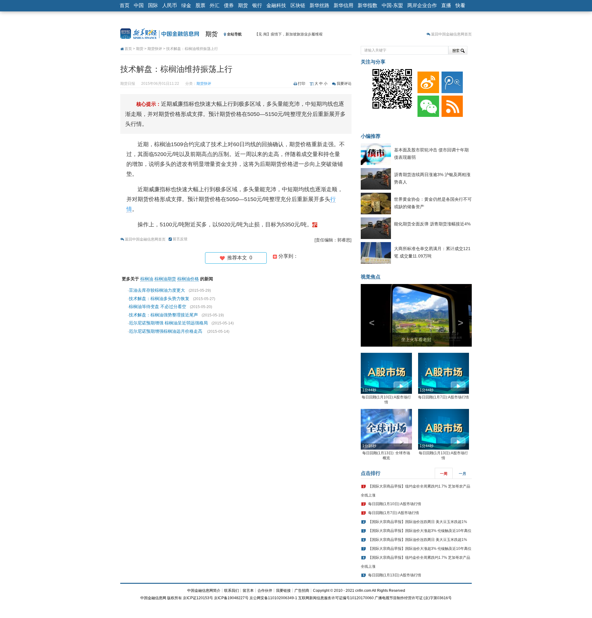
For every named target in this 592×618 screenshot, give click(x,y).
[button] (369, 315)
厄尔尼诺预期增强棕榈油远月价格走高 (166, 331)
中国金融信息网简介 (203, 590)
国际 (153, 5)
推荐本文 (238, 257)
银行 (257, 5)
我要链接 (283, 590)
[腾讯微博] (451, 81)
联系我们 (231, 590)
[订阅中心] (451, 105)
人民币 (169, 5)
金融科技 (276, 5)
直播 (446, 5)
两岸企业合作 (422, 5)
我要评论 (344, 83)
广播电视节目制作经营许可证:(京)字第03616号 (413, 598)
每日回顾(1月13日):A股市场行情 (394, 575)
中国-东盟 (392, 5)
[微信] (427, 105)
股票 (200, 5)
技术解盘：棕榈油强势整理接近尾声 (163, 314)
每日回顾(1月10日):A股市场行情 (394, 504)
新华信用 (343, 5)
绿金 (186, 5)
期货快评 (154, 49)
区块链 (297, 5)
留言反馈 (180, 239)
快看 (460, 5)
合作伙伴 (264, 590)
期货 (243, 5)
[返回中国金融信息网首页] (314, 224)
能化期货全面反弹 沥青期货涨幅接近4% (432, 223)
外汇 (215, 5)
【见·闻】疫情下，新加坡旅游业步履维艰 (289, 34)
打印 (301, 83)
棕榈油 (146, 278)
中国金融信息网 (153, 598)
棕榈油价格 (188, 278)
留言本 (248, 590)
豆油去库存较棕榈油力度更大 (157, 290)
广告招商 (301, 590)
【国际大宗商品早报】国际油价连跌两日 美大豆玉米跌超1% (417, 522)
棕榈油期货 (165, 278)
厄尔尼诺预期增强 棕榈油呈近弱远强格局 (168, 322)
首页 (125, 5)
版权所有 (174, 598)
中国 (139, 5)
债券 (229, 5)
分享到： (287, 256)
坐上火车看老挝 (416, 339)
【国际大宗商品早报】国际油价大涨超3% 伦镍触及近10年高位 (419, 531)
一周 (443, 474)
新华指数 (367, 5)
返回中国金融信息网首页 (451, 34)
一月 (462, 474)
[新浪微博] (427, 81)
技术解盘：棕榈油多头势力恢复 (159, 298)
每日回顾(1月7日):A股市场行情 (443, 397)
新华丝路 (319, 5)
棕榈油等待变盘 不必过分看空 (157, 306)
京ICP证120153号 (198, 598)
